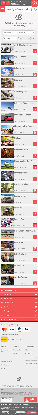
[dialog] (19, 409)
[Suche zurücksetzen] (33, 38)
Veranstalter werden (6, 361)
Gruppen (15, 353)
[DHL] (4, 339)
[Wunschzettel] (36, 9)
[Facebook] (36, 386)
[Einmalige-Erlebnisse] (15, 9)
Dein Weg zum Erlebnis (5, 350)
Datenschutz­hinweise (31, 360)
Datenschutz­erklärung (31, 357)
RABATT (34, 4)
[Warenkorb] (31, 9)
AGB (26, 350)
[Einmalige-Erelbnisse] (19, 379)
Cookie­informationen (31, 363)
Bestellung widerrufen (7, 365)
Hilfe (2, 358)
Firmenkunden (17, 350)
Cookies (10, 406)
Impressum (28, 353)
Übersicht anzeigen (15, 339)
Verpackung (4, 355)
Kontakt (3, 368)
